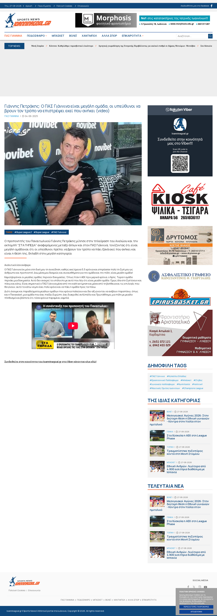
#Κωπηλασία (183, 384)
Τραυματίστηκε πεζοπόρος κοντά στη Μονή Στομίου (180, 452)
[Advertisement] (108, 72)
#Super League (41, 232)
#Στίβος (197, 380)
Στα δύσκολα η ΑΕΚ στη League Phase (180, 437)
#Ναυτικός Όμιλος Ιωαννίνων (165, 388)
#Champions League (192, 388)
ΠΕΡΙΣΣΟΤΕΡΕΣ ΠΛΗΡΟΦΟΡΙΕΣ (196, 607)
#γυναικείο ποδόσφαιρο (162, 384)
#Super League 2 (22, 232)
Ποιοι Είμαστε (44, 6)
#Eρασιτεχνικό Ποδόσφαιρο (164, 380)
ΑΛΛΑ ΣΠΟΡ (109, 35)
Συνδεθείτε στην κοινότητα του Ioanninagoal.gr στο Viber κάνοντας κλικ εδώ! (50, 361)
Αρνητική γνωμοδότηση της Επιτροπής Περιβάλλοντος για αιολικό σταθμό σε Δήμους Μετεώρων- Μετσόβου (133, 46)
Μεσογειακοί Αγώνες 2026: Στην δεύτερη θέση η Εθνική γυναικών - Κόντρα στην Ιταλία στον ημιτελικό (180, 419)
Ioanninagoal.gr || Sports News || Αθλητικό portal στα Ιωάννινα (27, 20)
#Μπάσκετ (185, 380)
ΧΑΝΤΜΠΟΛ (89, 35)
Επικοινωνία (83, 6)
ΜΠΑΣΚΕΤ (58, 35)
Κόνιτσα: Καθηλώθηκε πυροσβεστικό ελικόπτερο (57, 46)
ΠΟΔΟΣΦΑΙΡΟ (36, 35)
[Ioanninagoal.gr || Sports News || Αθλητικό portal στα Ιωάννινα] (24, 585)
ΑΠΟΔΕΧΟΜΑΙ (196, 612)
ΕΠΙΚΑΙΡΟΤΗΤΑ (131, 35)
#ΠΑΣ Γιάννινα (58, 232)
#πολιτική (197, 384)
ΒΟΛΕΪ (73, 35)
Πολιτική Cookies (64, 6)
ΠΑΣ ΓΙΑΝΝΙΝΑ (13, 35)
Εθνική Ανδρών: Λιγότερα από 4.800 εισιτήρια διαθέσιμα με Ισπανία (180, 468)
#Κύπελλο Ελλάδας (176, 376)
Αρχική (29, 6)
